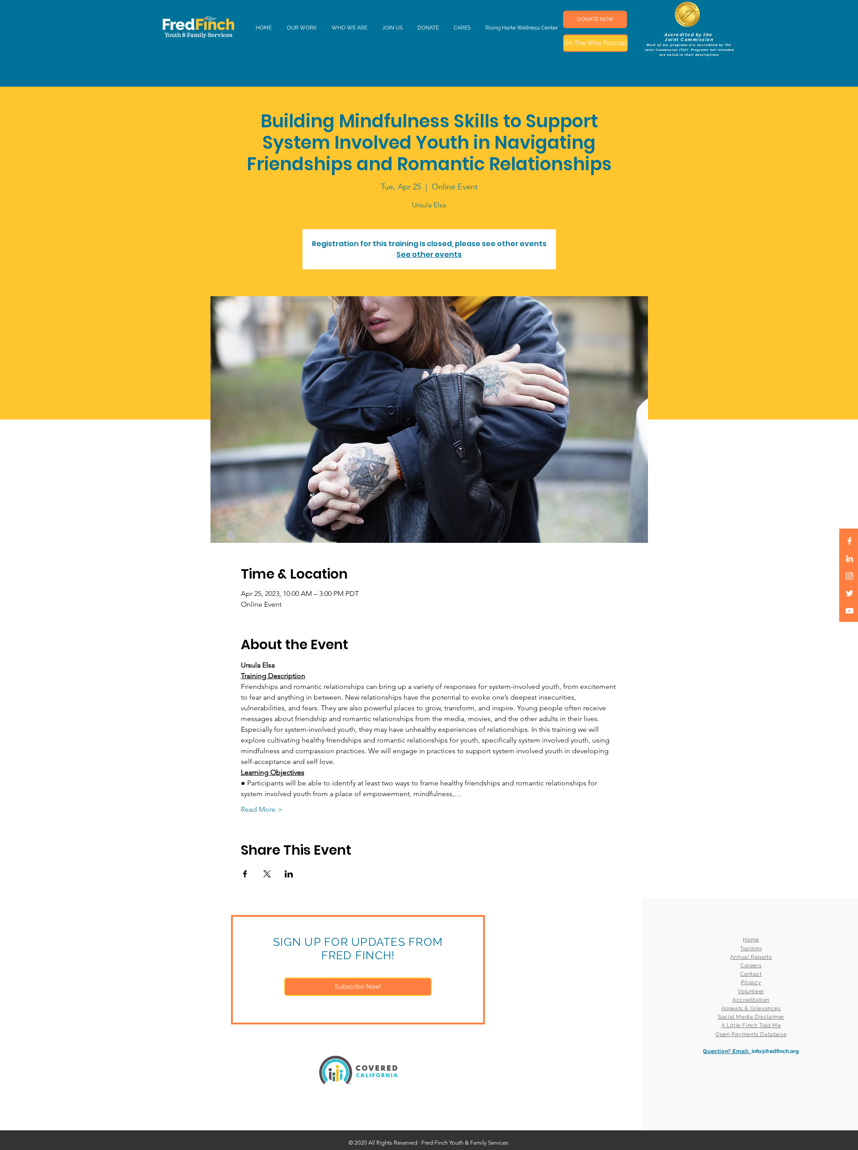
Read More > (261, 809)
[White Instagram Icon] (849, 576)
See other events (429, 254)
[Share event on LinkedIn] (289, 873)
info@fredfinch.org (775, 1051)
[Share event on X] (267, 873)
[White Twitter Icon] (849, 593)
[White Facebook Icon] (849, 541)
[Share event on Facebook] (245, 873)
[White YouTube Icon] (849, 611)
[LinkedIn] (849, 558)
